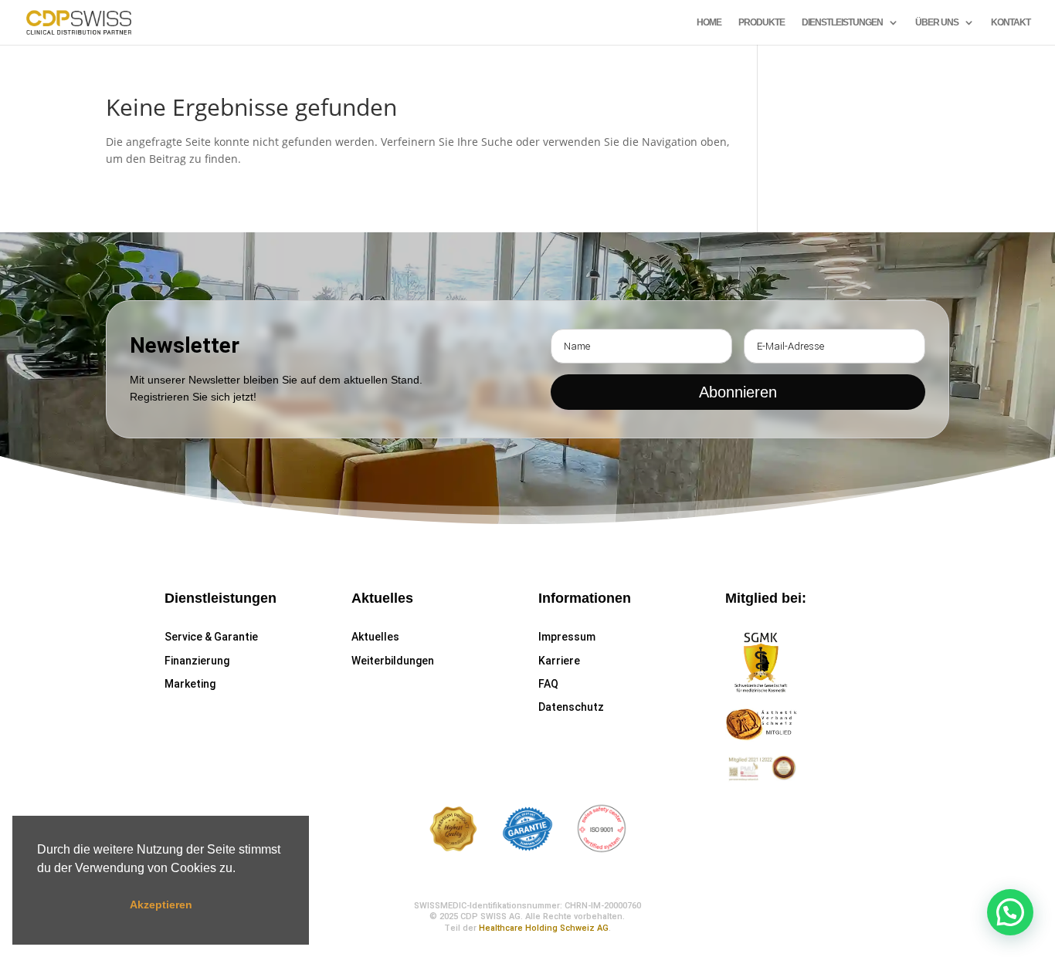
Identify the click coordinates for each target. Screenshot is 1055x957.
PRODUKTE (761, 22)
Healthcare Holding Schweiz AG (544, 928)
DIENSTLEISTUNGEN (842, 22)
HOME (709, 22)
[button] (241, 869)
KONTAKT (1010, 22)
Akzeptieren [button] (161, 904)
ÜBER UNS (936, 22)
